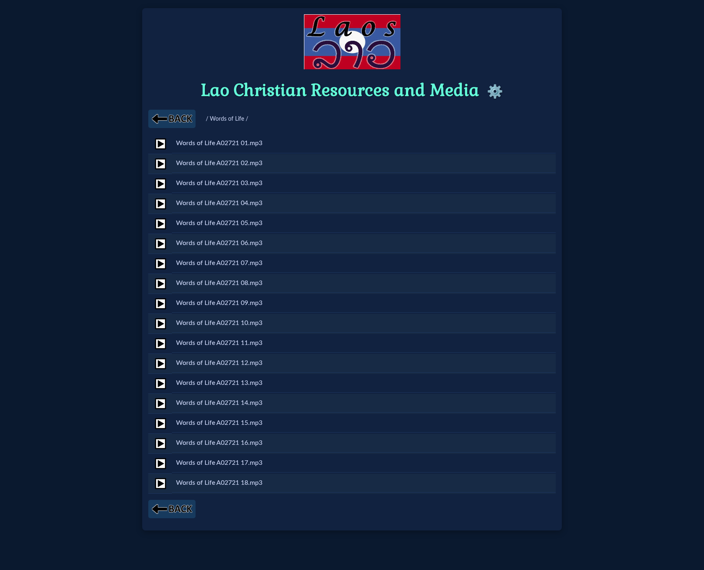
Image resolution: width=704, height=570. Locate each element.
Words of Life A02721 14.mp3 (219, 403)
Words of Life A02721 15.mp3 (219, 423)
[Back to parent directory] (172, 119)
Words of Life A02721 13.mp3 (219, 383)
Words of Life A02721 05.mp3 (219, 223)
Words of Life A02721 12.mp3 (219, 363)
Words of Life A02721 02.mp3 (219, 163)
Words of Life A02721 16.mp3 (219, 443)
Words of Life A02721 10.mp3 (219, 323)
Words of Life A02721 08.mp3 (219, 283)
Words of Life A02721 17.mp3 (219, 463)
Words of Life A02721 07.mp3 (219, 263)
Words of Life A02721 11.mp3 (219, 343)
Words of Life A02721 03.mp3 (219, 183)
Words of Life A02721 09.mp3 (219, 303)
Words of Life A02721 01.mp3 (219, 143)
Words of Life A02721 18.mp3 (219, 482)
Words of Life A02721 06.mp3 (219, 243)
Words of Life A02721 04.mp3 (219, 203)
